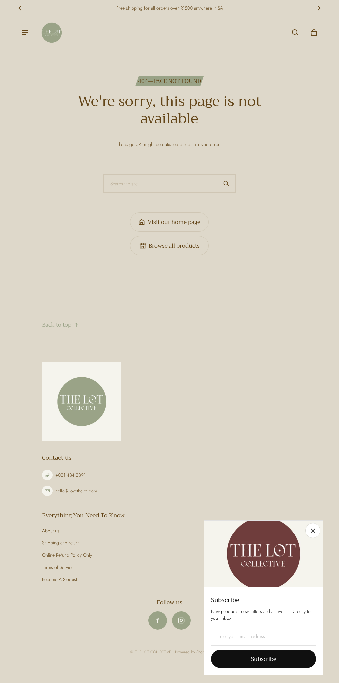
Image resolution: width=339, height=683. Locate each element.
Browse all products (174, 246)
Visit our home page (174, 222)
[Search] (226, 183)
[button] (295, 32)
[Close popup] (313, 530)
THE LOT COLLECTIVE (153, 652)
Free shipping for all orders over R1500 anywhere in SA (169, 8)
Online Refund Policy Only (67, 555)
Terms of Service (57, 567)
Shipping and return (61, 542)
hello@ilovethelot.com (76, 491)
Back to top (56, 325)
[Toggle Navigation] (25, 32)
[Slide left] (20, 8)
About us (50, 530)
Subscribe (263, 659)
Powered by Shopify (192, 652)
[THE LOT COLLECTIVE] (51, 33)
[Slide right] (319, 8)
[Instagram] (181, 620)
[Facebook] (157, 620)
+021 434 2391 (70, 475)
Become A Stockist (59, 579)
